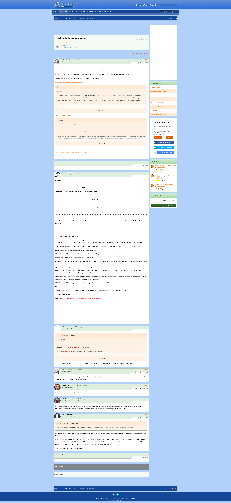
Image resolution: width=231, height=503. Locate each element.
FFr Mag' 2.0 (158, 169)
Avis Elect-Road (154, 110)
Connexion (165, 5)
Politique (74, 47)
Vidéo (158, 5)
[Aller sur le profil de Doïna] (57, 46)
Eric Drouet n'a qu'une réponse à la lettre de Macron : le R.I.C (71, 152)
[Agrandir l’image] (67, 392)
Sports (104, 11)
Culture (78, 11)
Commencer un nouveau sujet (140, 53)
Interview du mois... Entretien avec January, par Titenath (166, 166)
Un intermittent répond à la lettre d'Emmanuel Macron (69, 82)
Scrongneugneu (69, 414)
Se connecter (157, 137)
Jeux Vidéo (98, 11)
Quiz (152, 5)
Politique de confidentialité (106, 498)
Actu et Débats (64, 11)
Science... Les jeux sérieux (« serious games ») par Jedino (166, 175)
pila (64, 173)
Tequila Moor (160, 167)
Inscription (173, 5)
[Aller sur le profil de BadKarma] (57, 400)
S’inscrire (170, 137)
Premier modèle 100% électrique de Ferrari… (160, 106)
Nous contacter (117, 498)
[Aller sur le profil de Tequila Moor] (152, 166)
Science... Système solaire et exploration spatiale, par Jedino (165, 184)
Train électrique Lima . (155, 99)
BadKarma (68, 399)
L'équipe (127, 498)
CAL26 (67, 327)
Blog (146, 5)
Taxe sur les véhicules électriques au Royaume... (161, 95)
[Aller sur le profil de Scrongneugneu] (57, 416)
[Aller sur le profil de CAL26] (57, 328)
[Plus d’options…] (146, 60)
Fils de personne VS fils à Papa (157, 102)
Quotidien (72, 11)
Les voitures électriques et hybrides (158, 91)
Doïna (65, 45)
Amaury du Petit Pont (69, 385)
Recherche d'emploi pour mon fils (158, 114)
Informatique (91, 11)
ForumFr (110, 11)
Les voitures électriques (155, 87)
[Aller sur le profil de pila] (57, 174)
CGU (123, 498)
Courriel (158, 205)
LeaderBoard (133, 498)
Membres (57, 11)
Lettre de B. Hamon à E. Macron (63, 115)
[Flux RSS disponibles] (176, 488)
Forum (139, 5)
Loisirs (84, 11)
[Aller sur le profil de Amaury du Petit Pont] (57, 387)
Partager (170, 205)
